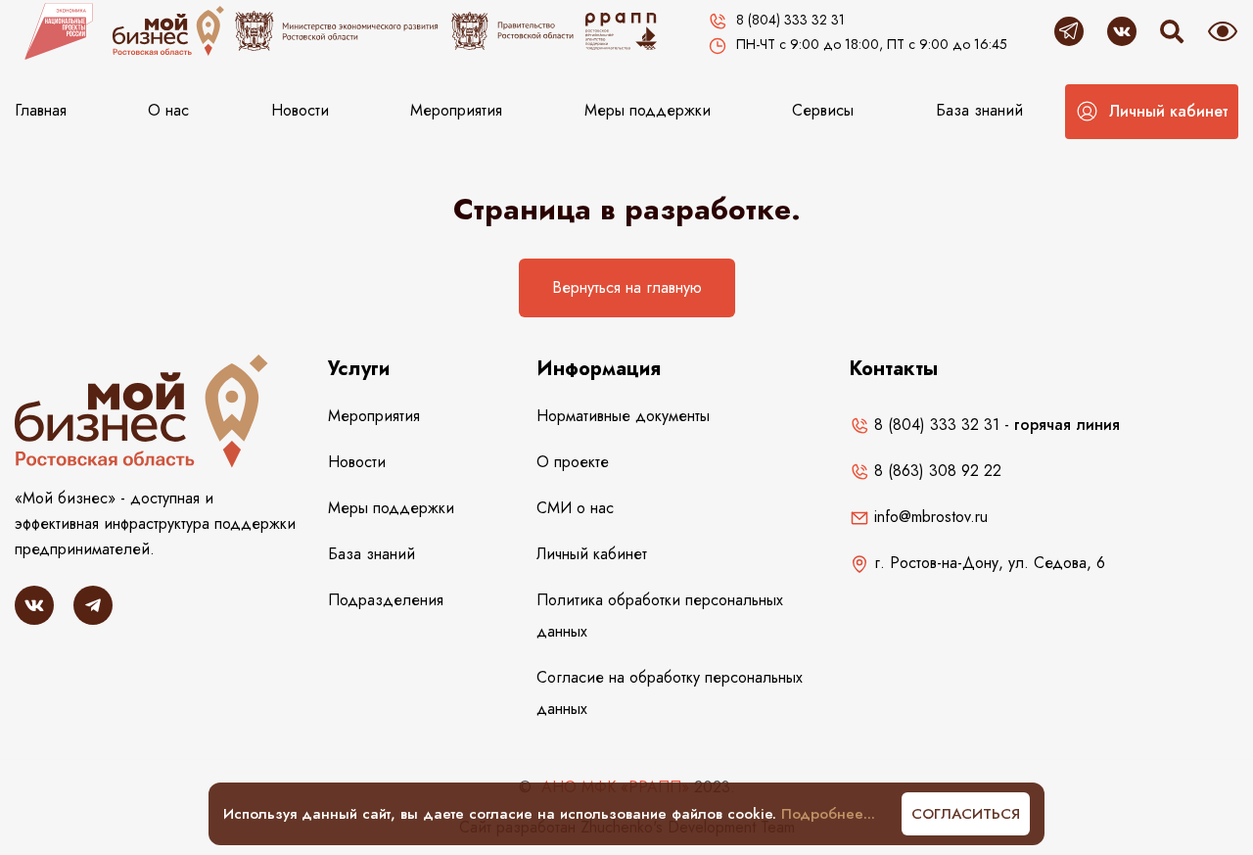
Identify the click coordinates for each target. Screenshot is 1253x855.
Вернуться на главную (627, 287)
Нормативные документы (623, 415)
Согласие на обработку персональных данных (669, 693)
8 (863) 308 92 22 (935, 470)
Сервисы (823, 110)
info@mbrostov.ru (928, 516)
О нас (168, 110)
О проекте (572, 462)
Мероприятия (456, 110)
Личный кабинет (591, 554)
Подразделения (385, 600)
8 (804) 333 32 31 (934, 424)
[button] (1151, 111)
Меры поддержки (647, 110)
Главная (41, 110)
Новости (300, 110)
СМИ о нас (575, 508)
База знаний (979, 110)
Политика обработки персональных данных (659, 615)
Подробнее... (828, 814)
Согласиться (965, 814)
